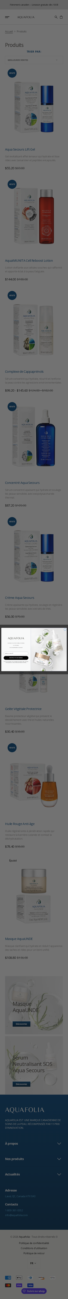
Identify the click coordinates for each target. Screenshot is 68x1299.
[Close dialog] (65, 629)
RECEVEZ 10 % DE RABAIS (16, 658)
